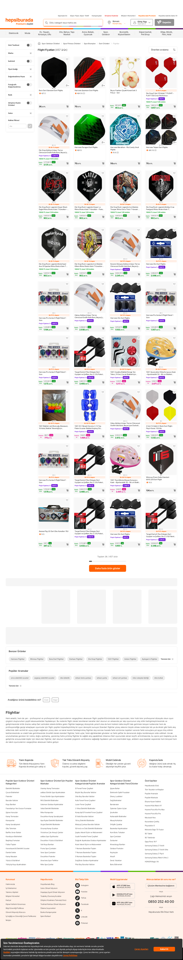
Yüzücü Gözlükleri (13, 860)
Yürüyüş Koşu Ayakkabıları (16, 864)
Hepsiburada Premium (147, 16)
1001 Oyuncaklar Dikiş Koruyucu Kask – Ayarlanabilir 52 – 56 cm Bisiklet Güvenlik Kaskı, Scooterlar (161, 373)
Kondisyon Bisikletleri (14, 836)
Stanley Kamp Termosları (49, 788)
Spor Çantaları (115, 836)
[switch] (29, 45)
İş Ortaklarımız (11, 888)
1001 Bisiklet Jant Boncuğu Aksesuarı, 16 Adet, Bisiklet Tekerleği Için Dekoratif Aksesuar (53, 427)
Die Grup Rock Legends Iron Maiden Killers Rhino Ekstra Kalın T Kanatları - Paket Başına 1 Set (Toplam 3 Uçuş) (89, 265)
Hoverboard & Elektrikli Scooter (17, 848)
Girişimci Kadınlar (111, 16)
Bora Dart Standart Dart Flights (51, 90)
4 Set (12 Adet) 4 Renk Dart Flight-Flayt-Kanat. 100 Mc (159, 427)
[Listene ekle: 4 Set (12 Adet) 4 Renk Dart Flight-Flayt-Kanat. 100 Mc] (174, 392)
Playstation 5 (150, 825)
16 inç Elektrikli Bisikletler (84, 820)
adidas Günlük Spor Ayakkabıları (52, 792)
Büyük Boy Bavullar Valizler (85, 792)
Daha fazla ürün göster (107, 568)
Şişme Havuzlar (12, 812)
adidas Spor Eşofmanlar (49, 836)
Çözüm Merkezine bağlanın (161, 885)
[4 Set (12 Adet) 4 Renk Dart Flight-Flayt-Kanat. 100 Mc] (161, 406)
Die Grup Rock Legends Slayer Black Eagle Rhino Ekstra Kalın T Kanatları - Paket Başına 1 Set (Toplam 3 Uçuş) (53, 208)
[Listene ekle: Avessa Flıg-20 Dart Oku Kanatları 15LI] (67, 500)
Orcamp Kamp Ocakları (49, 828)
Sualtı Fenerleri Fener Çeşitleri (86, 836)
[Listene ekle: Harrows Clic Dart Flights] (174, 230)
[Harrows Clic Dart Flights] (161, 243)
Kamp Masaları (11, 856)
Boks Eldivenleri (116, 864)
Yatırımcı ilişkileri (12, 892)
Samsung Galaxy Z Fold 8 (154, 846)
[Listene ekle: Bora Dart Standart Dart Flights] (67, 59)
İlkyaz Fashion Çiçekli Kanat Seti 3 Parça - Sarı (123, 91)
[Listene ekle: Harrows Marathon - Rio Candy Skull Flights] (138, 116)
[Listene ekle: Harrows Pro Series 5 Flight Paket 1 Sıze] (67, 284)
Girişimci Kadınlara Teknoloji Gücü (53, 900)
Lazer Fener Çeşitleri (83, 804)
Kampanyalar (97, 16)
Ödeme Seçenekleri (47, 908)
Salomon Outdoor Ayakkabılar (51, 804)
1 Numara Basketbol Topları (85, 848)
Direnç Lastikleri (116, 796)
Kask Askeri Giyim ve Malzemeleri (88, 844)
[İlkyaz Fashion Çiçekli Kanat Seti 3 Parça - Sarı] (125, 73)
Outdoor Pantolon (116, 848)
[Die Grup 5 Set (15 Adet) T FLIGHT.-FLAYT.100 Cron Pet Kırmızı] (161, 73)
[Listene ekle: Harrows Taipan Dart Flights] (174, 116)
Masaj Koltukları (116, 820)
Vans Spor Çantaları (47, 852)
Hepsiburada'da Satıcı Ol (168, 16)
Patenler (9, 796)
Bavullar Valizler (12, 800)
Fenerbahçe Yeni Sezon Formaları (18, 808)
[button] (53, 106)
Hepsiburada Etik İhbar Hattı (161, 912)
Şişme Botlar (115, 788)
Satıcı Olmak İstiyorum (48, 888)
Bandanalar (114, 804)
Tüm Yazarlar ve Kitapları (154, 789)
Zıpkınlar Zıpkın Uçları (118, 808)
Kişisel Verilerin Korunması (15, 904)
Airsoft (112, 856)
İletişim (8, 920)
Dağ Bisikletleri (115, 800)
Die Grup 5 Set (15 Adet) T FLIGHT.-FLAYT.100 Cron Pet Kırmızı (160, 94)
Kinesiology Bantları (117, 844)
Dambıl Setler (11, 852)
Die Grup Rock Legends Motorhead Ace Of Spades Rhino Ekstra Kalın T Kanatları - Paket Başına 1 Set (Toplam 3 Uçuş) (53, 265)
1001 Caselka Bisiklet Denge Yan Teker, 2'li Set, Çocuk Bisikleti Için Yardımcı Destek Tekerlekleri (123, 373)
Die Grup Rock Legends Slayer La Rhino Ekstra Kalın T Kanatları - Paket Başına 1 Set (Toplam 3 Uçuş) (89, 208)
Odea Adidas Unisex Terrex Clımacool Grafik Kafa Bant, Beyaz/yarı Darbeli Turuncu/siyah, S (125, 424)
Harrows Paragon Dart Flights (86, 147)
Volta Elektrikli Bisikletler (49, 808)
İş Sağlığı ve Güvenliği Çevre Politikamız (21, 916)
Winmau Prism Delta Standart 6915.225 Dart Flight (157, 478)
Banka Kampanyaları (48, 912)
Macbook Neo (150, 817)
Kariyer (8, 900)
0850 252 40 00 (161, 902)
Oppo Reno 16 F (151, 842)
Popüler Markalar (151, 797)
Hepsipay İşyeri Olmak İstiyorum (52, 892)
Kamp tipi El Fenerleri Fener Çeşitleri (88, 812)
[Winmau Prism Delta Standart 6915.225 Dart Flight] (161, 460)
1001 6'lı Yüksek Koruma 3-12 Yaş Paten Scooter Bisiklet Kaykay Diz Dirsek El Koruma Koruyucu (88, 427)
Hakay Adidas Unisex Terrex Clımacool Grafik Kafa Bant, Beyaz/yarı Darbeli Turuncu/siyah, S (90, 316)
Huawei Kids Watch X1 (153, 805)
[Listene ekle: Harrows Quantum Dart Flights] (103, 59)
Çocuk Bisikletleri (12, 792)
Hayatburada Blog (47, 884)
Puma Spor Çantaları (48, 848)
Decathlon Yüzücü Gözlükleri (51, 840)
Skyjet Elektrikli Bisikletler (50, 824)
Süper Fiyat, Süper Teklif (79, 16)
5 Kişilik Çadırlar (116, 824)
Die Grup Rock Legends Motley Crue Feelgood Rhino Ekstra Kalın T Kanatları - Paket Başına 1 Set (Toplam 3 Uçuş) (161, 208)
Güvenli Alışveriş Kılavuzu (15, 912)
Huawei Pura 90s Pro (153, 813)
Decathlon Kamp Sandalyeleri (51, 816)
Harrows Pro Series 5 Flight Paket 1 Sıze (52, 319)
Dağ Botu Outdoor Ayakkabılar (86, 860)
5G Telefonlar (150, 837)
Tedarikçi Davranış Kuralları (50, 896)
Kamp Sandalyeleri (13, 824)
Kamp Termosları (12, 816)
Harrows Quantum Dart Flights (86, 90)
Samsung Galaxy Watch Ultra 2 (156, 858)
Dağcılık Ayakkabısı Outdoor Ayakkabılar (90, 840)
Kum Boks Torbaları (117, 832)
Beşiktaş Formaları (13, 840)
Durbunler (114, 840)
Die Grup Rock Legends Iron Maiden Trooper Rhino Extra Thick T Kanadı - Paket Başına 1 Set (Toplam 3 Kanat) (124, 208)
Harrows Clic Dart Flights (155, 264)
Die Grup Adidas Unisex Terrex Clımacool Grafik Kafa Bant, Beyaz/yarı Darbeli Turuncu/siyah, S (54, 151)
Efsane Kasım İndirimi (153, 801)
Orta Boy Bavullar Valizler (84, 796)
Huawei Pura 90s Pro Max (155, 809)
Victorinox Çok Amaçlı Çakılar (51, 832)
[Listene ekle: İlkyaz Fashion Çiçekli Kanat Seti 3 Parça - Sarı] (138, 59)
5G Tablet (148, 833)
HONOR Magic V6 (152, 862)
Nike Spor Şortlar (46, 864)
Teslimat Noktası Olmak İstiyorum (53, 904)
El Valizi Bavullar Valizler (84, 816)
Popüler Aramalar (151, 793)
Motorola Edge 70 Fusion (154, 829)
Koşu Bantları (11, 804)
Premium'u (21, 24)
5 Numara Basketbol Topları (85, 856)
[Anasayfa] (39, 43)
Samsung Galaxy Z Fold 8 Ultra (156, 850)
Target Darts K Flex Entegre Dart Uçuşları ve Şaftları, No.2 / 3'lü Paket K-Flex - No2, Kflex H (89, 373)
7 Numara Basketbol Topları (85, 852)
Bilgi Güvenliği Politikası (15, 908)
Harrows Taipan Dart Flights (157, 147)
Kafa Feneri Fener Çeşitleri (85, 800)
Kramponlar (10, 820)
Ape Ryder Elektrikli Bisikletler (51, 820)
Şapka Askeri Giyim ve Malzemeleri (88, 832)
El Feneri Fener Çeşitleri (84, 788)
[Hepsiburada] (19, 20)
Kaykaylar (114, 852)
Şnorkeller (114, 812)
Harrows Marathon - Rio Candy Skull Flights (124, 148)
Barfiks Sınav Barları (13, 832)
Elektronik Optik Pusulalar (120, 792)
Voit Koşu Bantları (47, 844)
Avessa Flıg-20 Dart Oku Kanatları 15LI (53, 531)
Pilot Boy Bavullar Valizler (85, 864)
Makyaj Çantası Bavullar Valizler (87, 824)
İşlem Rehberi (45, 916)
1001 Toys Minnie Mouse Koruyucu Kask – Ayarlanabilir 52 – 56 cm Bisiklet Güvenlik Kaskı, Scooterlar (125, 481)
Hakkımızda (10, 884)
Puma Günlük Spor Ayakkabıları (52, 796)
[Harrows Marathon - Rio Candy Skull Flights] (125, 130)
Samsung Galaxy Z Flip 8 (154, 854)
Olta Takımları (11, 828)
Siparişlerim (62, 16)
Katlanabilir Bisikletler (118, 816)
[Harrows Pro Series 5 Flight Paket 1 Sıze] (53, 297)
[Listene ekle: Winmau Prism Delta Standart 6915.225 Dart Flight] (174, 446)
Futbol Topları (11, 844)
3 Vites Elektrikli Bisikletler (85, 808)
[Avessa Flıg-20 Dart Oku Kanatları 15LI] (53, 514)
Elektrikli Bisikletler (13, 788)
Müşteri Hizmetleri (128, 16)
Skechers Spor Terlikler (49, 860)
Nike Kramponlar (46, 812)
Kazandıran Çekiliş (152, 821)
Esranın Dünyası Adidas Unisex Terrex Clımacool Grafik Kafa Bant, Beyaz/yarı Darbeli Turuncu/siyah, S (125, 265)
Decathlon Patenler (47, 856)
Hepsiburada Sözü (152, 785)
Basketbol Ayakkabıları (118, 828)
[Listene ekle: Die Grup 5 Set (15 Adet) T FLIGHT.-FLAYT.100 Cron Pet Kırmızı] (174, 59)
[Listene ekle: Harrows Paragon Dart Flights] (103, 116)
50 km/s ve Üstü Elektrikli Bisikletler (88, 828)
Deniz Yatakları (116, 860)
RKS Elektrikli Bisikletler (49, 800)
